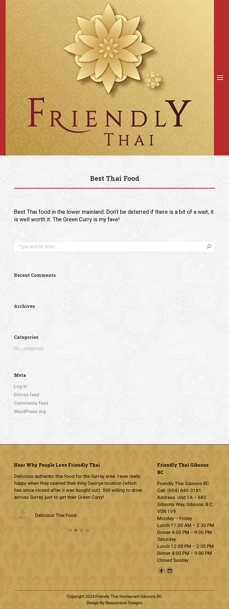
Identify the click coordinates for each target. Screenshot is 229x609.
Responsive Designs (124, 602)
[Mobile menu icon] (220, 77)
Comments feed (31, 403)
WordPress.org (30, 411)
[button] (70, 530)
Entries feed (26, 394)
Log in (20, 386)
